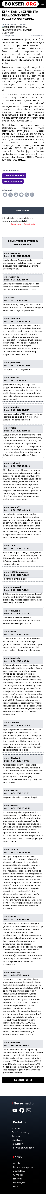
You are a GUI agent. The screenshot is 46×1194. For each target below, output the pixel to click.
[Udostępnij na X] (10, 195)
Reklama (16, 1136)
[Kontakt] (28, 1110)
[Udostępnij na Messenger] (21, 195)
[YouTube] (15, 1110)
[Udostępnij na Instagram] (16, 195)
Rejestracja (29, 224)
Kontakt (16, 1128)
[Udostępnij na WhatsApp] (27, 195)
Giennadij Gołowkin (14, 175)
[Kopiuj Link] (32, 195)
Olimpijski (18, 1174)
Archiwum (18, 1163)
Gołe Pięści (19, 1182)
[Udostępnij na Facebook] (5, 195)
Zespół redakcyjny (22, 1132)
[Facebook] (21, 1110)
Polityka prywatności (23, 1147)
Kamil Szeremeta (13, 181)
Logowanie (16, 224)
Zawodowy (19, 1170)
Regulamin (17, 1143)
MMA (15, 1186)
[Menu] (42, 3)
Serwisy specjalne (23, 1167)
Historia (17, 1178)
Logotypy (17, 1139)
